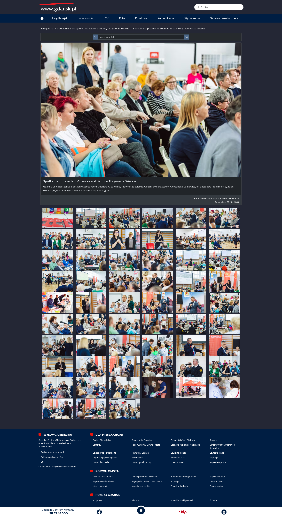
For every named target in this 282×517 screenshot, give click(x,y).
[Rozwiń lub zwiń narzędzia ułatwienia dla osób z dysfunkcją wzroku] (224, 512)
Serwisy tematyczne (223, 18)
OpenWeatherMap (67, 466)
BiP (42, 461)
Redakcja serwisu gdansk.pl (53, 452)
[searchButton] (186, 37)
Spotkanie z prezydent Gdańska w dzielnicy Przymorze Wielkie (93, 28)
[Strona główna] (42, 18)
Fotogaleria (47, 28)
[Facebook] (99, 512)
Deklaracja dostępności (52, 457)
